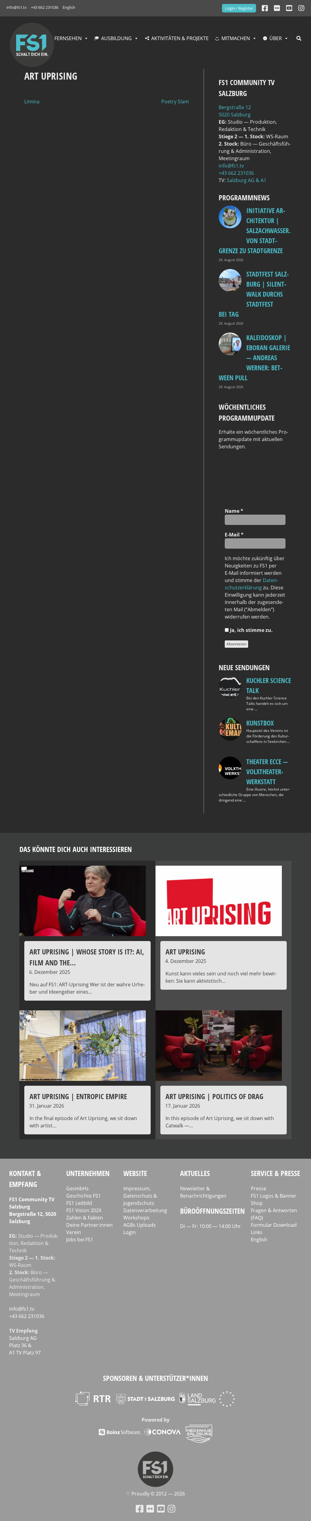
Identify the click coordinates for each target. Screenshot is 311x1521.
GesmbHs (77, 1188)
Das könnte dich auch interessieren (75, 849)
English (69, 7)
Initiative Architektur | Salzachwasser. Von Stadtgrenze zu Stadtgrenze (255, 230)
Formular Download (274, 1225)
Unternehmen (88, 1173)
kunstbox (260, 722)
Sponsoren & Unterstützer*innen (155, 1378)
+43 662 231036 (44, 7)
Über (275, 38)
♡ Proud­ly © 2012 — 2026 (155, 1493)
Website (135, 1173)
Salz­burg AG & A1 (246, 180)
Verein (73, 1232)
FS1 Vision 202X (83, 1210)
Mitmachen (235, 38)
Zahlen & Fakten (84, 1217)
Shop (257, 1203)
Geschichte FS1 (83, 1195)
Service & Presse (275, 1173)
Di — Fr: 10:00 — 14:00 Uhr (210, 1226)
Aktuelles (195, 1173)
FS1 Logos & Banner (273, 1195)
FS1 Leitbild (79, 1203)
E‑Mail (234, 534)
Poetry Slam (175, 101)
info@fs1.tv (16, 7)
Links (256, 1232)
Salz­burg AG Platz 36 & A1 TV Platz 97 (25, 1345)
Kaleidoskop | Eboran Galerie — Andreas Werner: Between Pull (254, 357)
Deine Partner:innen (89, 1225)
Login (129, 1232)
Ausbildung (116, 38)
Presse (258, 1188)
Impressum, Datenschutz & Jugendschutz (140, 1195)
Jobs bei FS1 (79, 1239)
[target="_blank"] (301, 8)
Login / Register (239, 8)
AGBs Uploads (139, 1225)
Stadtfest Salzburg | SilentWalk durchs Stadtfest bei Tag (254, 294)
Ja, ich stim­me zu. (251, 630)
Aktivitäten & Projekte (180, 38)
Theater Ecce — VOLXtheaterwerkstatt (267, 771)
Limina (31, 101)
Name (234, 511)
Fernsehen (68, 38)
